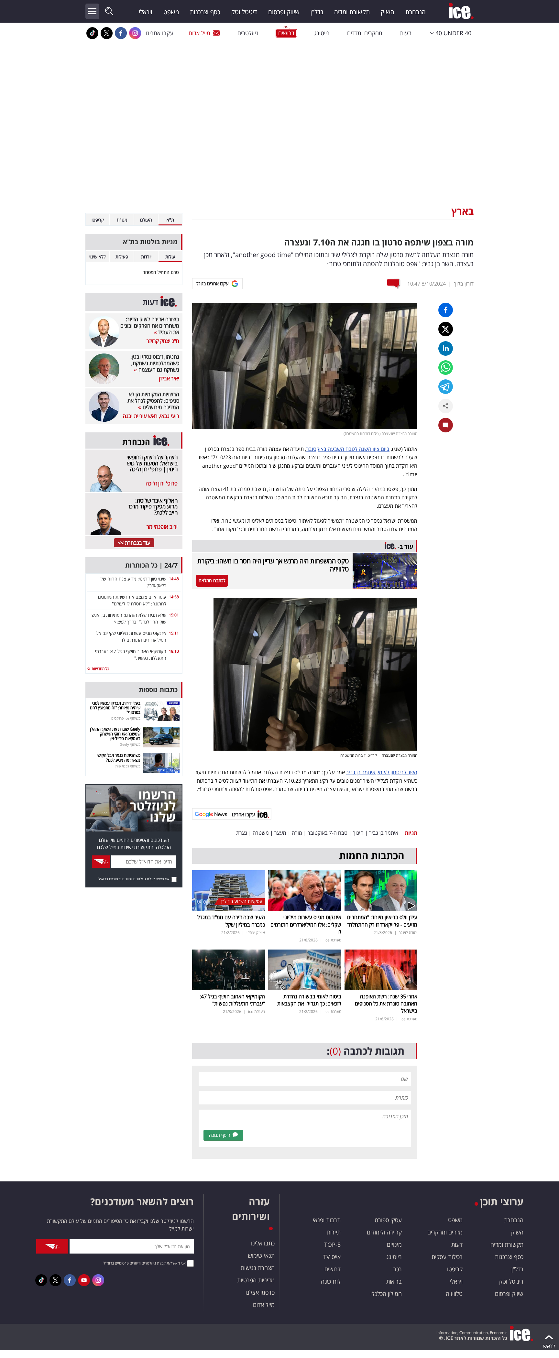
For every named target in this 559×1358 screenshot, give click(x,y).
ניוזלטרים (247, 33)
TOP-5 (332, 1244)
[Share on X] (445, 329)
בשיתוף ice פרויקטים (125, 718)
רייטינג (322, 33)
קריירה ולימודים (384, 1232)
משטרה (261, 832)
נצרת (241, 832)
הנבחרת (415, 12)
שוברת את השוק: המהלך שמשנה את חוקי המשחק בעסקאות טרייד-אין (114, 733)
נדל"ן (317, 12)
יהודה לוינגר (408, 932)
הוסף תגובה (219, 1135)
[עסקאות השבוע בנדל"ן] (228, 890)
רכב (397, 1269)
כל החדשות (100, 668)
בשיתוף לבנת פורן (127, 766)
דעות (405, 33)
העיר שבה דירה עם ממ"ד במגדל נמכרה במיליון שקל (231, 921)
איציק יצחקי (256, 932)
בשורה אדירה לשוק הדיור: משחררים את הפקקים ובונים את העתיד (149, 326)
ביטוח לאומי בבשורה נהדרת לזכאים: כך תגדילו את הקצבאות (309, 1000)
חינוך (358, 832)
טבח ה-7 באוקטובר (327, 832)
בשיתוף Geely (130, 744)
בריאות (394, 1281)
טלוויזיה (454, 1294)
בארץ (462, 211)
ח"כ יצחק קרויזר (163, 340)
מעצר (280, 832)
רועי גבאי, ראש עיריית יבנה (151, 415)
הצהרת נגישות (258, 1268)
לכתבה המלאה (212, 580)
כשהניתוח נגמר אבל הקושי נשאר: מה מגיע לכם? (118, 757)
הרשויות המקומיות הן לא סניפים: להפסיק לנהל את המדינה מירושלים (153, 401)
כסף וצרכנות (205, 12)
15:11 (174, 633)
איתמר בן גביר (383, 832)
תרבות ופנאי (327, 1220)
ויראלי (145, 12)
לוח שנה (331, 1281)
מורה (297, 832)
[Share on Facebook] (445, 310)
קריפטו (455, 1269)
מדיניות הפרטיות (256, 1280)
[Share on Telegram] (445, 386)
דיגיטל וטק (244, 12)
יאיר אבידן (169, 378)
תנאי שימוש (261, 1255)
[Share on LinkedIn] (445, 348)
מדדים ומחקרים (445, 1232)
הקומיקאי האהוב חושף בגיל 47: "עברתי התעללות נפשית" (232, 1000)
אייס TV (332, 1257)
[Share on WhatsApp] (445, 367)
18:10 (174, 651)
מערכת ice (332, 940)
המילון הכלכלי (386, 1294)
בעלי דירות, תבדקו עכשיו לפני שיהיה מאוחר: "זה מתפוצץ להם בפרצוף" (115, 707)
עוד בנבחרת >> (134, 542)
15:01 (174, 615)
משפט (171, 12)
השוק (387, 12)
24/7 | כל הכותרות (151, 565)
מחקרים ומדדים (364, 33)
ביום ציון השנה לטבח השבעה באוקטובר (347, 448)
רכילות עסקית (447, 1257)
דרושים (332, 1269)
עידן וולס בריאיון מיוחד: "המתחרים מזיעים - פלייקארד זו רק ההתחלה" (382, 921)
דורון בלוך (464, 283)
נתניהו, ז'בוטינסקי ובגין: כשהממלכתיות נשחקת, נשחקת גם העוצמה (154, 363)
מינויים (394, 1244)
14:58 (174, 597)
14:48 (174, 578)
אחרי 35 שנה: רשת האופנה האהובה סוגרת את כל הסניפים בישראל (386, 1004)
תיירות (334, 1232)
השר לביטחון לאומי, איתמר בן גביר (381, 772)
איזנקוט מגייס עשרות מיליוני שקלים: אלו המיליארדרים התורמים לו (305, 924)
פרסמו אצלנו (260, 1292)
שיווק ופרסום (284, 12)
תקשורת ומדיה (352, 12)
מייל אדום (199, 33)
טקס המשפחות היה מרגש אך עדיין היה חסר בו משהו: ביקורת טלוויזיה (273, 565)
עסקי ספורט (388, 1220)
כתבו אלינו (263, 1243)
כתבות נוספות (158, 689)
